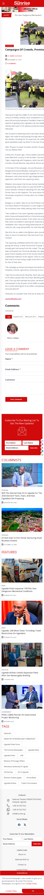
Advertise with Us (22, 859)
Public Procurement (29, 783)
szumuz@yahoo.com (13, 299)
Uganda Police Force (12, 744)
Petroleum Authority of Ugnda (16, 766)
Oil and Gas (8, 772)
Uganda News (33, 750)
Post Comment (16, 399)
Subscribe (33, 448)
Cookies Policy (22, 870)
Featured (7, 733)
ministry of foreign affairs (14, 761)
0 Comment (11, 64)
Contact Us (22, 864)
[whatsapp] (42, 454)
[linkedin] (42, 451)
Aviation (5, 670)
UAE (21, 755)
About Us (22, 854)
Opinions (5, 490)
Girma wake (31, 777)
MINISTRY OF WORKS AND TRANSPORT (19, 739)
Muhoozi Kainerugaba (12, 777)
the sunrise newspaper (13, 750)
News (3, 586)
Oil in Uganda (23, 772)
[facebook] (42, 444)
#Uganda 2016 (18, 317)
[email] (42, 440)
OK (33, 891)
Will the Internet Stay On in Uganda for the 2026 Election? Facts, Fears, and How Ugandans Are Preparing (22, 496)
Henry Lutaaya (16, 56)
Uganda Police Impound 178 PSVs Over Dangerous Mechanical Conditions (19, 589)
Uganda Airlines (10, 783)
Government (6, 712)
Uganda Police (9, 755)
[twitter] (42, 447)
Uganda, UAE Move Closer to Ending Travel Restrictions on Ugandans (21, 632)
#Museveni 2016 (30, 317)
